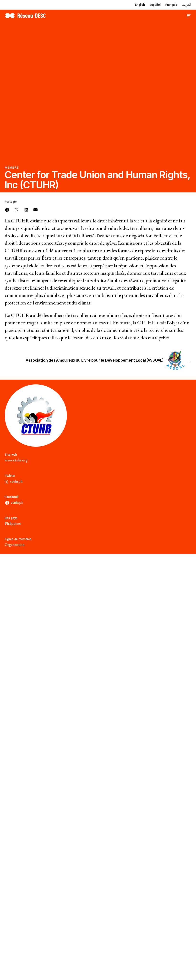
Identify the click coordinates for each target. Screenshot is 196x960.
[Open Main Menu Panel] (189, 15)
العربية (186, 5)
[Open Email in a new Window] (35, 209)
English (140, 5)
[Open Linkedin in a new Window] (26, 209)
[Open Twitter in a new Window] (16, 209)
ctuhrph (15, 481)
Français (171, 5)
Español (155, 5)
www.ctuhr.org (16, 460)
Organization (14, 544)
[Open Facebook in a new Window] (7, 209)
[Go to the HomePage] (25, 15)
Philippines (13, 523)
